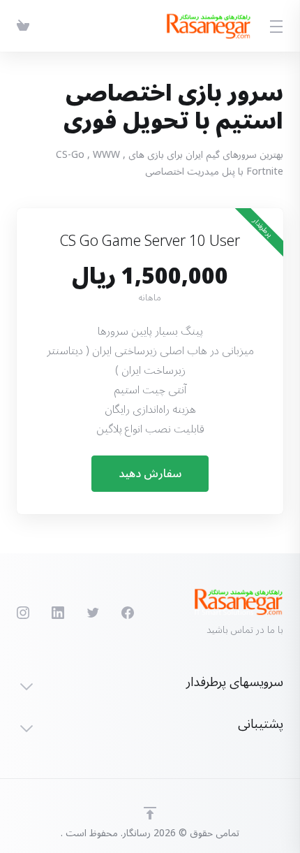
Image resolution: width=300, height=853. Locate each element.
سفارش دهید (150, 474)
